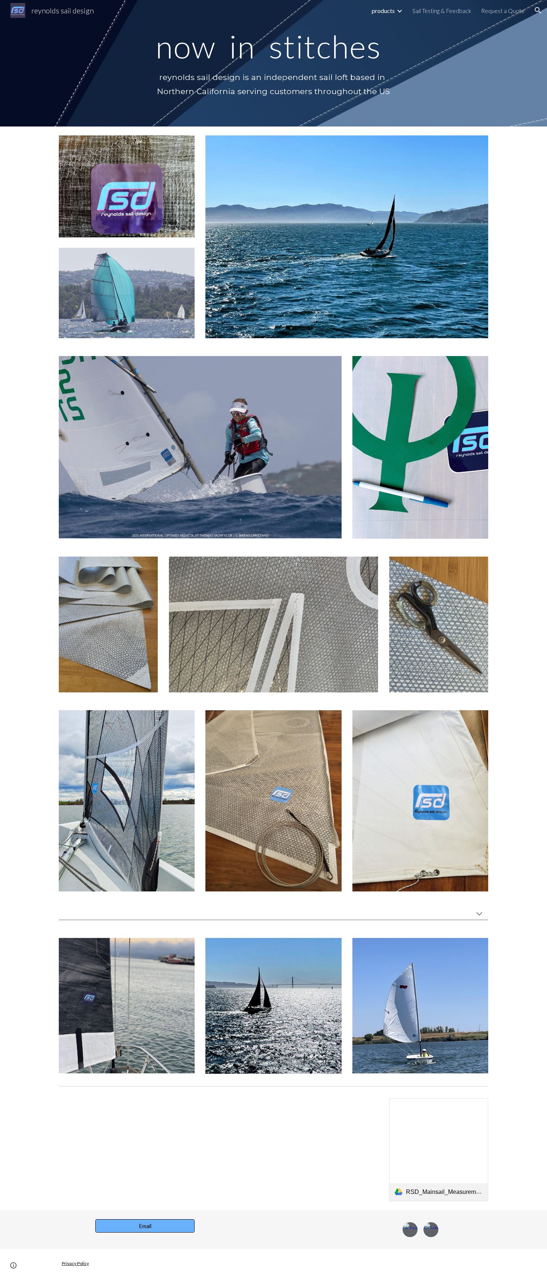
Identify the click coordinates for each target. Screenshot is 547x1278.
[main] (273, 46)
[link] (438, 1149)
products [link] (383, 10)
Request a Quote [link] (503, 10)
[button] (538, 10)
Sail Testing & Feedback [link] (441, 10)
